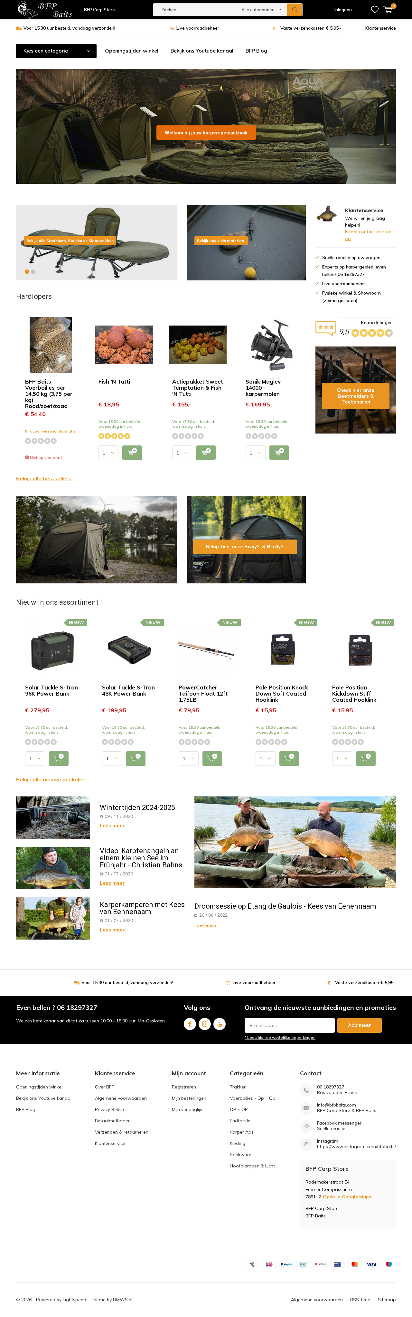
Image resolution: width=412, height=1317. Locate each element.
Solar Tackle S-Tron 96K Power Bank (51, 690)
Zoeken (295, 9)
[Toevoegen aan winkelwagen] (132, 452)
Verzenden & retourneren (121, 1132)
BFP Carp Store (99, 9)
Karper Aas (242, 1132)
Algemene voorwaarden (121, 1098)
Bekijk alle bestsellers (43, 478)
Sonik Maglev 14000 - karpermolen (263, 387)
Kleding (237, 1143)
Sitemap (387, 1299)
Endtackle (240, 1121)
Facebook (190, 1024)
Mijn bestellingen (189, 1098)
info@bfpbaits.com (336, 1105)
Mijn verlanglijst (188, 1109)
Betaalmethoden (113, 1121)
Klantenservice (380, 28)
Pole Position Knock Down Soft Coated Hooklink (282, 693)
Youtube (219, 1024)
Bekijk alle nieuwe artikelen (51, 779)
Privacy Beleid (109, 1109)
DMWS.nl (122, 1299)
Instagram (205, 1024)
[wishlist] (375, 9)
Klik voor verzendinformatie (50, 431)
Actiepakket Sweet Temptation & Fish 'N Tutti (197, 387)
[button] (27, 271)
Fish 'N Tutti (114, 381)
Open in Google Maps (347, 1197)
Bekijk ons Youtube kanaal (202, 50)
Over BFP (105, 1087)
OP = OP (239, 1109)
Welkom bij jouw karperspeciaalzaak (206, 133)
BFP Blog (256, 50)
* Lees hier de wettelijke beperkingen (280, 1037)
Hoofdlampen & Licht (252, 1166)
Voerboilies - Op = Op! (253, 1098)
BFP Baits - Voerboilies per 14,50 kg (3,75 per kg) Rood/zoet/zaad (48, 393)
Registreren (184, 1087)
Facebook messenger (339, 1123)
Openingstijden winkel (131, 50)
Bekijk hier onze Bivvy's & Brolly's (246, 539)
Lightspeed (74, 1299)
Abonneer (359, 1025)
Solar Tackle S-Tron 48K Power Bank (128, 690)
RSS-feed (360, 1299)
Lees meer (112, 826)
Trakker (238, 1087)
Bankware (240, 1154)
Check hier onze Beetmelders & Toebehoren (355, 390)
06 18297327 (330, 1087)
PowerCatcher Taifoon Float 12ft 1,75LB (203, 693)
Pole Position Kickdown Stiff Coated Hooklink (354, 693)
